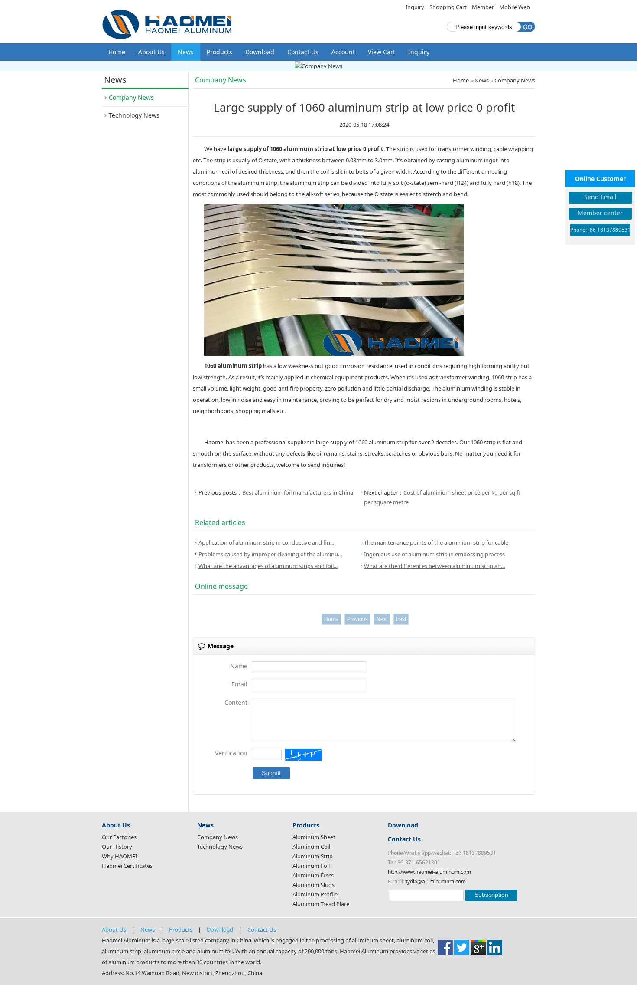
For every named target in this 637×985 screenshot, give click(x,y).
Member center (600, 213)
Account (343, 52)
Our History (117, 846)
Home (116, 52)
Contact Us (302, 52)
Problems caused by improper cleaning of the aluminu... (270, 554)
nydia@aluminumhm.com (435, 881)
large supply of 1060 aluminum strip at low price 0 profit (306, 149)
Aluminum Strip (312, 856)
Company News (131, 97)
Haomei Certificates (127, 866)
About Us (151, 52)
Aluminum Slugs (313, 885)
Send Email (600, 197)
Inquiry (415, 7)
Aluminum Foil (311, 866)
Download (259, 52)
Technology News (134, 115)
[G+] (478, 947)
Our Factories (119, 837)
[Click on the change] (303, 755)
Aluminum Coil (311, 846)
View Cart (381, 52)
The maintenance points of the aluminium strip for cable (436, 542)
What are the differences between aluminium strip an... (434, 566)
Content (235, 702)
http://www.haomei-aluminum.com (429, 872)
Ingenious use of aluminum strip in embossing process (434, 554)
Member (483, 7)
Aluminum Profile (315, 894)
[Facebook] (445, 947)
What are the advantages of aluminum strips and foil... (268, 566)
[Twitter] (461, 947)
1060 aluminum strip (233, 366)
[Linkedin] (494, 947)
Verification (231, 753)
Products (219, 52)
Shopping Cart (448, 7)
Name (238, 666)
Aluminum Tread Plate (320, 904)
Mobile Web (514, 7)
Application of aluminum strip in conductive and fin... (266, 542)
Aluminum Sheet (313, 837)
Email (239, 684)
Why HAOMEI (119, 856)
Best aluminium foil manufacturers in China (297, 492)
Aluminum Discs (313, 875)
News (186, 52)
